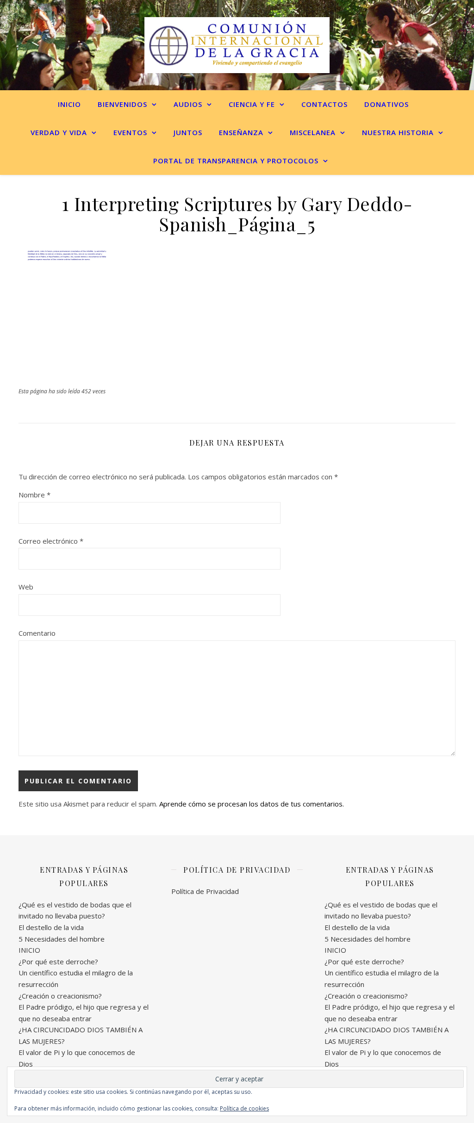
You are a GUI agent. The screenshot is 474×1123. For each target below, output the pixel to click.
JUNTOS (188, 132)
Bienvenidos (122, 104)
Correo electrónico (51, 541)
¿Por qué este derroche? (58, 961)
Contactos (324, 104)
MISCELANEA (313, 132)
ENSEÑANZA (241, 132)
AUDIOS (188, 104)
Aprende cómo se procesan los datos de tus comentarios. (251, 803)
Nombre (34, 494)
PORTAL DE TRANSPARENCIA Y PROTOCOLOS (235, 160)
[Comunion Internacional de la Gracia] (237, 45)
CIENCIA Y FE (252, 104)
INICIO (69, 104)
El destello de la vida (51, 927)
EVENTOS (130, 132)
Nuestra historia (398, 132)
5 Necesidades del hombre (62, 938)
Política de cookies (244, 1108)
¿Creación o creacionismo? (60, 995)
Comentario (37, 633)
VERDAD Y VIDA (59, 132)
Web (26, 586)
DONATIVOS (386, 104)
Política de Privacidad (205, 891)
